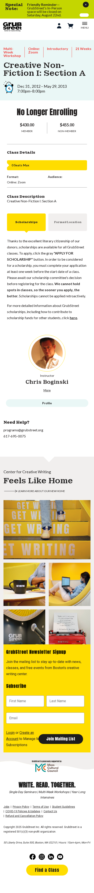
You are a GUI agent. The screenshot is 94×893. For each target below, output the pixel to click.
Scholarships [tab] (26, 222)
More (47, 390)
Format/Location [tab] (68, 222)
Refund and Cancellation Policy (24, 815)
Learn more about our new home (41, 491)
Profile (47, 403)
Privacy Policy (21, 806)
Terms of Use (41, 806)
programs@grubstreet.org (23, 430)
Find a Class (47, 870)
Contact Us (50, 811)
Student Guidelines (63, 806)
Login (10, 733)
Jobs (6, 806)
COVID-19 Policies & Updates (22, 811)
